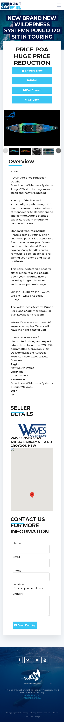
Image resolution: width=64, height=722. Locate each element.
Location (18, 584)
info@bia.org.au (32, 695)
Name (17, 543)
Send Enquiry (26, 625)
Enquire (33, 70)
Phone (17, 570)
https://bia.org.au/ (32, 698)
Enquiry (18, 593)
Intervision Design (32, 717)
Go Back (33, 99)
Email (16, 556)
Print (33, 80)
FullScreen (33, 90)
